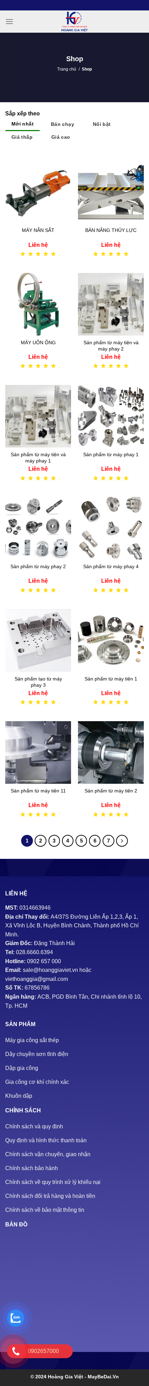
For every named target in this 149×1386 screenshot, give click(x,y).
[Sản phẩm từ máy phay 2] (38, 528)
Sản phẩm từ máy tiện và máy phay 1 (38, 458)
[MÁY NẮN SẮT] (38, 192)
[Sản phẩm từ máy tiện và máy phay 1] (38, 416)
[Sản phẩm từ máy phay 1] (111, 416)
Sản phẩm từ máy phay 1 (111, 454)
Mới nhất (22, 124)
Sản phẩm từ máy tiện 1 (111, 679)
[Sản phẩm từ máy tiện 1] (111, 640)
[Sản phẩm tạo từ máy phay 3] (38, 640)
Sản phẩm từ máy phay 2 (38, 566)
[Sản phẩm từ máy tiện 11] (38, 752)
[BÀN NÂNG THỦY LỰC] (111, 192)
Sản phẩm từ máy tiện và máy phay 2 (111, 346)
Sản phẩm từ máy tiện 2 (111, 790)
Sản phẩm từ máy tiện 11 (38, 790)
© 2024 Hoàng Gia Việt (57, 1376)
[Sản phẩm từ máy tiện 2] (111, 752)
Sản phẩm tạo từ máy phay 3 (38, 682)
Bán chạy (62, 124)
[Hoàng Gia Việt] (74, 21)
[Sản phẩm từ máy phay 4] (111, 528)
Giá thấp (22, 137)
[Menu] (9, 21)
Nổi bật (102, 124)
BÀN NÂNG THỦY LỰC (111, 230)
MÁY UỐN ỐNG (38, 342)
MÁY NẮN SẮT (38, 230)
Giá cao (60, 137)
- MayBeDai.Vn (102, 1376)
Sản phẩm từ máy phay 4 (111, 566)
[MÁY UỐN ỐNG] (38, 304)
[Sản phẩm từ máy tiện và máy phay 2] (111, 304)
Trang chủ (66, 69)
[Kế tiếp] (122, 841)
